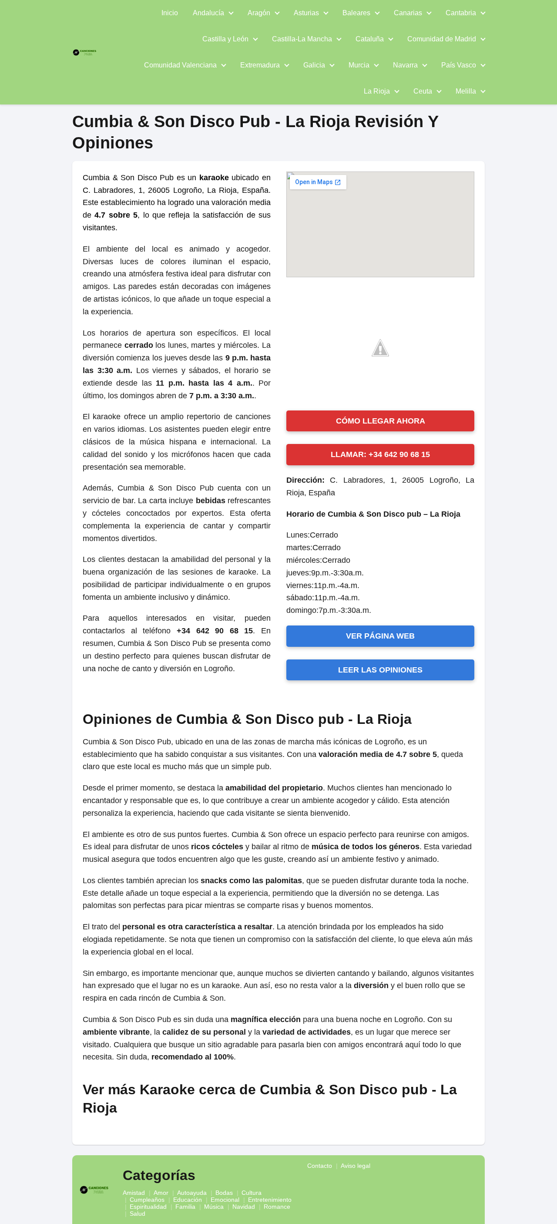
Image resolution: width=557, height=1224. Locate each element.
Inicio (169, 13)
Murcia (359, 65)
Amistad (134, 1192)
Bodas (224, 1192)
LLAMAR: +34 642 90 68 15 (380, 454)
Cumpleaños (147, 1199)
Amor (161, 1192)
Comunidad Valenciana (180, 65)
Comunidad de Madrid (441, 39)
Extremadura (260, 65)
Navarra (405, 65)
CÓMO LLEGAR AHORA (380, 421)
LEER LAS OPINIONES (380, 670)
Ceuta (422, 91)
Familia (185, 1206)
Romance (277, 1206)
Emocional (225, 1199)
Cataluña (370, 39)
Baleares (356, 13)
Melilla (466, 91)
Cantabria (461, 13)
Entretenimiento (270, 1199)
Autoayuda (192, 1192)
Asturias (306, 13)
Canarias (408, 13)
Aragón (259, 13)
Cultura (252, 1192)
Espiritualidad (148, 1206)
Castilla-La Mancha (302, 39)
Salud (137, 1213)
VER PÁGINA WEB (380, 636)
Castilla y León (225, 39)
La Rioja (377, 91)
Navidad (243, 1206)
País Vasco (458, 65)
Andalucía (208, 13)
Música (214, 1206)
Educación (187, 1199)
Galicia (314, 65)
